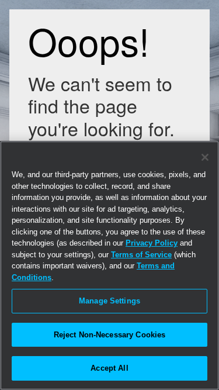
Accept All (109, 368)
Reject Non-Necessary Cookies (110, 334)
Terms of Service (141, 254)
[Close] (205, 157)
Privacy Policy (152, 243)
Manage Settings (109, 300)
